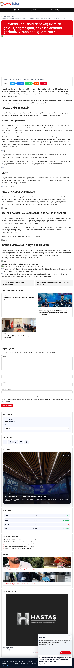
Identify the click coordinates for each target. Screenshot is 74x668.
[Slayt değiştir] (33, 652)
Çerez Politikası (34, 10)
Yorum (4, 356)
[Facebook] (5, 442)
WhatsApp (29, 83)
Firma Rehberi (55, 10)
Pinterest (43, 83)
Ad (3, 374)
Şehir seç (8, 425)
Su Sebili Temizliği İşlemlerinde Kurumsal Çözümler (19, 542)
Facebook (20, 83)
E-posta (4, 382)
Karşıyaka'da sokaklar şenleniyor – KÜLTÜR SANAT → (53, 283)
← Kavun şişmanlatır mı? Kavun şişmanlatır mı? (14, 283)
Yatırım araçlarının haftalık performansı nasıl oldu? (19, 544)
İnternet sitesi (6, 389)
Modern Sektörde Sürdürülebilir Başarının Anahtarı (19, 546)
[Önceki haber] (64, 455)
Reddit (36, 83)
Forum (45, 10)
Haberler (4, 16)
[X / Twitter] (10, 442)
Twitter (12, 83)
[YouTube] (21, 442)
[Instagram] (15, 442)
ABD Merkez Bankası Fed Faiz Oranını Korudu (17, 548)
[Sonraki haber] (68, 455)
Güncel (10, 16)
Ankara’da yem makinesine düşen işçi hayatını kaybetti (20, 539)
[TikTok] (26, 442)
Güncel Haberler (19, 10)
